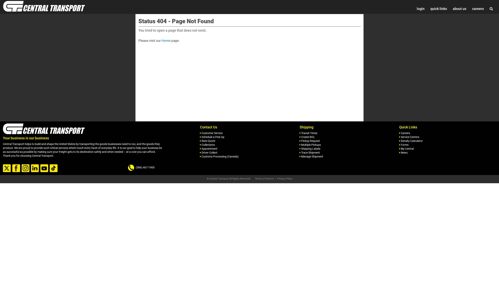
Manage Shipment (312, 156)
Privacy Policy (284, 178)
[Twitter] (7, 168)
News (404, 152)
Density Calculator (411, 140)
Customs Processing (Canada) (220, 156)
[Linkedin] (35, 168)
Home (166, 41)
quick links (438, 9)
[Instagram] (26, 168)
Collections (208, 144)
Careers (405, 133)
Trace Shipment (310, 152)
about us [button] (459, 9)
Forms (404, 144)
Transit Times (309, 133)
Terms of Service (264, 178)
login (421, 9)
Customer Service (212, 133)
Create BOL (308, 137)
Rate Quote (208, 140)
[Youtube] (44, 168)
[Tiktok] (54, 168)
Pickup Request (310, 140)
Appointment (209, 148)
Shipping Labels (310, 148)
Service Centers (409, 137)
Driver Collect (209, 152)
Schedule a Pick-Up (212, 137)
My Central (407, 148)
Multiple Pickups (311, 144)
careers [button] (478, 9)
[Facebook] (16, 168)
